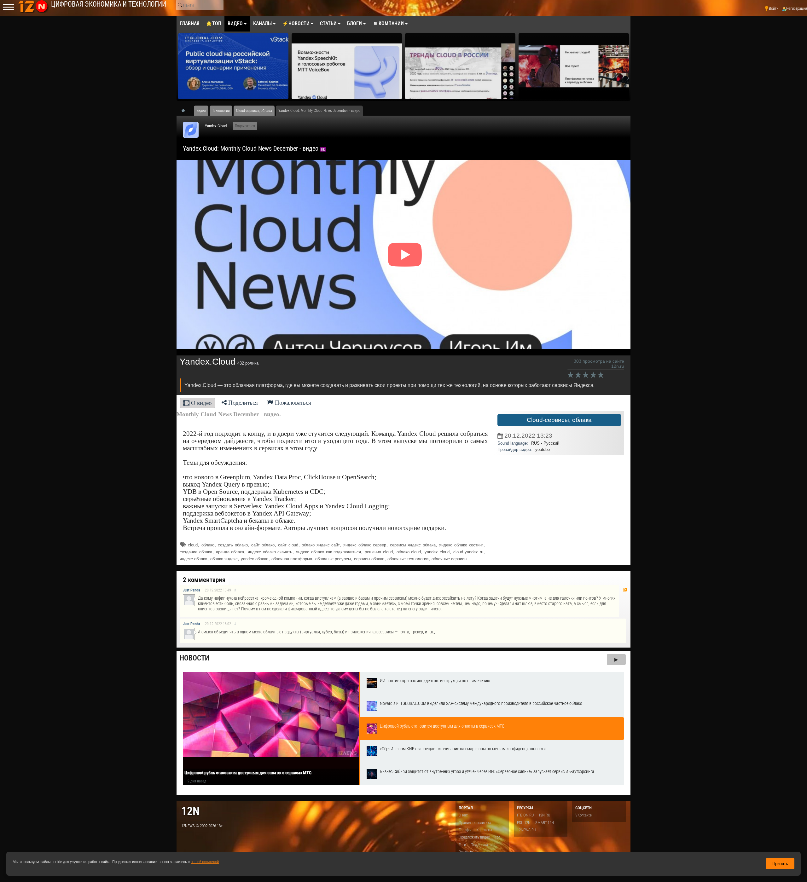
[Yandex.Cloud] (191, 130)
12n (190, 811)
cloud (193, 545)
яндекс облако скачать (270, 552)
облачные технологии (407, 558)
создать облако (232, 545)
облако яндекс (224, 558)
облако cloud (409, 552)
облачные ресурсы (333, 558)
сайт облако (262, 545)
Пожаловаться (292, 402)
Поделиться (242, 402)
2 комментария (204, 580)
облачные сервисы (449, 558)
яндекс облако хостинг (461, 545)
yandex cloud (437, 552)
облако (207, 545)
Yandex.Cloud (216, 126)
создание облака (196, 552)
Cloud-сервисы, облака (559, 420)
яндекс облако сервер (364, 545)
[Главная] (185, 111)
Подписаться (245, 126)
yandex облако (254, 558)
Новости (194, 658)
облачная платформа (291, 558)
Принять (780, 863)
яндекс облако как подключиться (328, 552)
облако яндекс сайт (321, 545)
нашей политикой (205, 861)
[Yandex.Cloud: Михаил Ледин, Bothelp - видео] (574, 66)
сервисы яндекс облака (413, 545)
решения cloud (379, 552)
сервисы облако (369, 558)
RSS (624, 589)
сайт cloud (288, 545)
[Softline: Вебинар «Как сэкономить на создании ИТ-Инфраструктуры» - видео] (460, 66)
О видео (200, 403)
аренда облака (230, 552)
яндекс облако (193, 558)
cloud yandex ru (468, 552)
